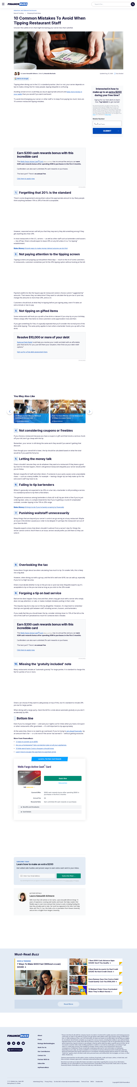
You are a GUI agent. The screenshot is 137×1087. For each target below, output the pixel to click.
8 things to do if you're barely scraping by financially (39, 507)
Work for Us (42, 1047)
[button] (3, 4)
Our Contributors (44, 1051)
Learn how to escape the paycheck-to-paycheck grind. (36, 752)
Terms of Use (85, 1081)
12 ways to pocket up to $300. (27, 742)
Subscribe (41, 1063)
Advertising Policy (38, 1081)
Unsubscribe (99, 1081)
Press (40, 1039)
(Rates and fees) (47, 162)
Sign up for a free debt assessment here (32, 352)
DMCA (92, 1081)
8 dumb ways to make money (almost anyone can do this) (41, 248)
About (40, 1035)
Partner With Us (43, 1059)
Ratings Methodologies (46, 1043)
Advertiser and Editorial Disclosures (25, 10)
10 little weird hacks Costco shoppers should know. (35, 748)
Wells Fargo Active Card (31, 161)
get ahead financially (74, 731)
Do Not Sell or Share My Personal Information (67, 1081)
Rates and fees (63, 783)
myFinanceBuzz (43, 1067)
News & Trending (18, 13)
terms (77, 880)
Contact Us (42, 1055)
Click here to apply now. (26, 179)
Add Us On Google (22, 78)
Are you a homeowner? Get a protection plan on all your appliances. (41, 745)
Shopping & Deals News (34, 13)
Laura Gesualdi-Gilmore (42, 896)
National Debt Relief (24, 342)
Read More (68, 1004)
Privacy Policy (48, 1081)
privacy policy (69, 880)
